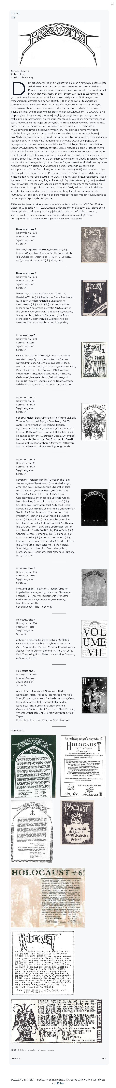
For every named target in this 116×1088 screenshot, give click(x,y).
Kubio (60, 1083)
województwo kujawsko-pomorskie (39, 1050)
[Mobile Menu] (112, 3)
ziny (13, 17)
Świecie (21, 1050)
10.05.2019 (15, 13)
